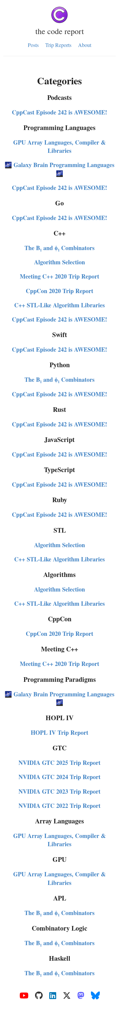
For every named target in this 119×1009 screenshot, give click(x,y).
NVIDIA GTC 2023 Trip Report (59, 791)
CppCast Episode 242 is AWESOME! (59, 112)
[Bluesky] (95, 995)
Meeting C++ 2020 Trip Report (59, 276)
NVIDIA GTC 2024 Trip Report (59, 776)
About (84, 44)
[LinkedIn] (52, 995)
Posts (33, 44)
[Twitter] (67, 995)
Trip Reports (58, 44)
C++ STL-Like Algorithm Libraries (59, 305)
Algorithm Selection (59, 262)
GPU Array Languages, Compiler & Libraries (59, 146)
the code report (59, 31)
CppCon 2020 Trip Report (59, 290)
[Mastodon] (80, 995)
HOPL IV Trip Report (59, 732)
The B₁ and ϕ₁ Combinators (59, 247)
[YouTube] (24, 995)
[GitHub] (39, 995)
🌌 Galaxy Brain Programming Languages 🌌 (59, 168)
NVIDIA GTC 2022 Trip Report (59, 805)
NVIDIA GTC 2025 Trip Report (59, 762)
